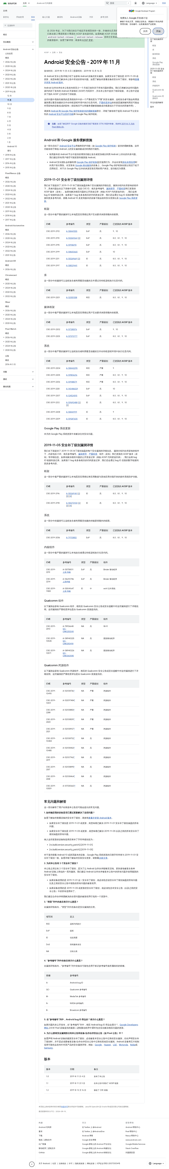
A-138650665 (72, 252)
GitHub (42, 1152)
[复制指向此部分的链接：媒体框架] (57, 307)
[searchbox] (17, 25)
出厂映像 (42, 1144)
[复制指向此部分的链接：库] (49, 275)
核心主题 (46, 17)
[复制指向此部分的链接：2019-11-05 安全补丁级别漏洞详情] (95, 445)
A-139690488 (72, 402)
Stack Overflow (132, 1148)
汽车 (91, 17)
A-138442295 (72, 368)
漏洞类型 (110, 188)
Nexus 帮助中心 (132, 1135)
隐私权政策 (79, 1163)
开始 (158, 31)
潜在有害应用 (129, 162)
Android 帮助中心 (133, 1127)
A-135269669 (71, 259)
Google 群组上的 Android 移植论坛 (96, 1152)
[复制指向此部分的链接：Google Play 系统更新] (73, 428)
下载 (40, 1135)
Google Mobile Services (135, 1144)
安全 (33, 17)
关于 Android (44, 1163)
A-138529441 (71, 265)
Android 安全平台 (67, 146)
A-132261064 (71, 238)
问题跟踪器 (130, 1152)
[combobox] (118, 3)
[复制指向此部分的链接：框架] (52, 209)
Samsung (48, 1048)
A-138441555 (71, 231)
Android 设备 (76, 17)
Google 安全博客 (89, 1140)
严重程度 (121, 188)
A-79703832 (71, 537)
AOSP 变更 (87, 40)
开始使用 (20, 17)
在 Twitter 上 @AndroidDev (93, 1131)
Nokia (132, 1045)
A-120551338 (71, 297)
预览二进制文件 (45, 1140)
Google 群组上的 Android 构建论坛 (96, 1148)
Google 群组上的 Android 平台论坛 (96, 1144)
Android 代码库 (45, 1127)
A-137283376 (71, 329)
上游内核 (66, 581)
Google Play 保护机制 (105, 146)
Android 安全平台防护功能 (61, 114)
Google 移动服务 (83, 165)
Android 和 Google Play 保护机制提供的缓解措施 (74, 111)
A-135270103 (71, 503)
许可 (70, 1163)
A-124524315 (71, 395)
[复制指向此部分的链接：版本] (53, 1059)
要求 (40, 1131)
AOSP (46, 52)
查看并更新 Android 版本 (100, 818)
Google (98, 1045)
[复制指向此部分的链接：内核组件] (57, 547)
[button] (15, 42)
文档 (25, 3)
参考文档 (104, 17)
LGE (115, 1045)
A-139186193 (71, 245)
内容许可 (64, 1107)
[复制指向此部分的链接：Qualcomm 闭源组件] (71, 665)
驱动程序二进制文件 (47, 1148)
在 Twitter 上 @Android (91, 1127)
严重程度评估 (105, 102)
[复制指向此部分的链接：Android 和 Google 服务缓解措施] (94, 140)
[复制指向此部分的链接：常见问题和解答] (69, 801)
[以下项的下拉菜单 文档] (30, 3)
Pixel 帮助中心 (131, 1131)
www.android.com (133, 1140)
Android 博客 (87, 1135)
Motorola (123, 1045)
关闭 (145, 31)
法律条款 (62, 1163)
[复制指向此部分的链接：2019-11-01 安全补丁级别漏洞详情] (95, 180)
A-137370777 (71, 336)
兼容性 (60, 17)
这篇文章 (103, 858)
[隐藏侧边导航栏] (31, 1164)
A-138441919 (71, 412)
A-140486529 (72, 389)
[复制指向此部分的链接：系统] (52, 346)
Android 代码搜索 (44, 3)
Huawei (107, 1045)
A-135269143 (71, 493)
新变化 (6, 17)
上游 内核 (67, 572)
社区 (54, 1163)
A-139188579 (71, 382)
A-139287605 (72, 419)
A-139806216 (71, 375)
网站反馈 (90, 1163)
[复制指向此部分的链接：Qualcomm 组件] (66, 601)
